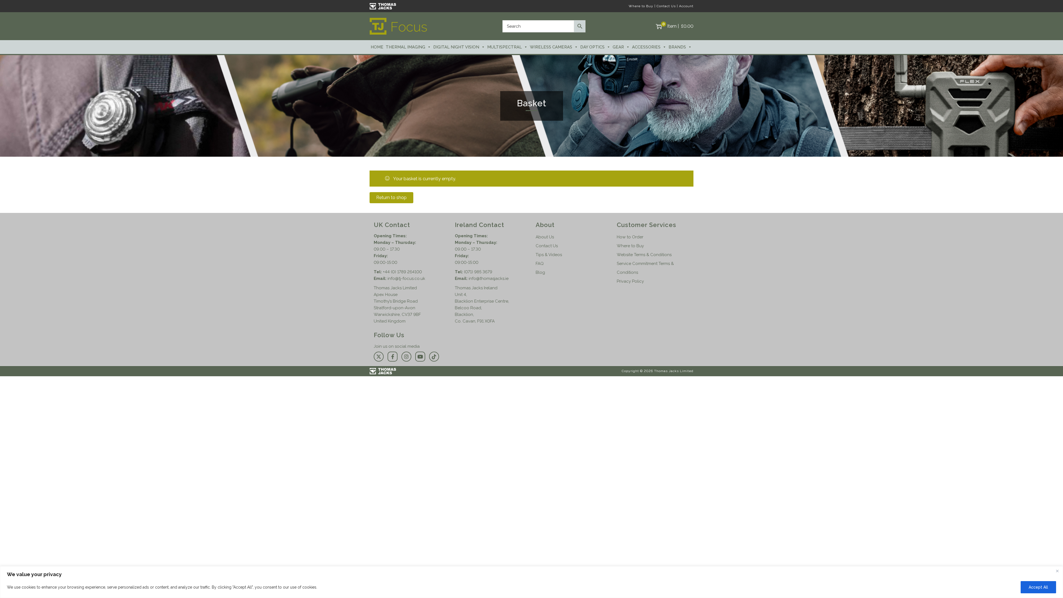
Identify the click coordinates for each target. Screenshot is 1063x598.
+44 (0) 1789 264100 (402, 271)
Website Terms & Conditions (644, 254)
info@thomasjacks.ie (489, 278)
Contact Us (666, 6)
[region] (531, 582)
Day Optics (592, 47)
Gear (618, 47)
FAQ (540, 263)
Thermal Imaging (405, 47)
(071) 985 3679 (478, 271)
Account (686, 6)
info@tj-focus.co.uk (406, 278)
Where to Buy (641, 6)
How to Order (630, 236)
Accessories (646, 47)
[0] (659, 26)
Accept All (1038, 587)
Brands (677, 47)
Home (377, 47)
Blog (540, 272)
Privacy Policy (630, 281)
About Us (545, 236)
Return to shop (391, 197)
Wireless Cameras (551, 47)
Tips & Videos (549, 254)
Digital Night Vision (456, 47)
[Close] (1057, 571)
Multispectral (504, 47)
